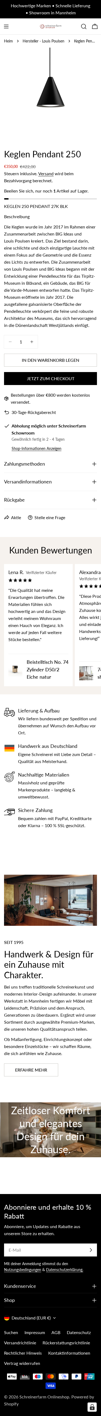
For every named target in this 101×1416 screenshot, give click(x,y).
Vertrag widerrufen (22, 1363)
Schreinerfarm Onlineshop (44, 1396)
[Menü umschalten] (6, 26)
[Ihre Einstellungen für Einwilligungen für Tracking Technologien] (92, 1407)
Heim (8, 41)
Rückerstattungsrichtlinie (66, 1342)
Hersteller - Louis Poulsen (43, 41)
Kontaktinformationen (69, 1352)
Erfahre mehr (31, 1069)
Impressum (35, 1332)
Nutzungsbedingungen (22, 1269)
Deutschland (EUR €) (31, 1317)
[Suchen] (83, 26)
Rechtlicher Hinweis (23, 1352)
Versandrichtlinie (20, 1342)
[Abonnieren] (90, 1250)
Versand (46, 173)
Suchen (11, 1332)
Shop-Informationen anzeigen (36, 448)
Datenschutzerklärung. (64, 1269)
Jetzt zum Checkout (50, 378)
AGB (55, 1332)
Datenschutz (79, 1332)
